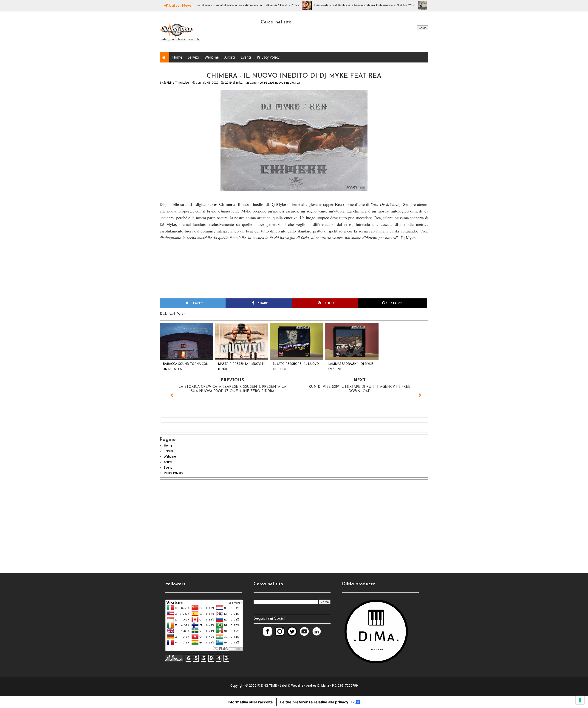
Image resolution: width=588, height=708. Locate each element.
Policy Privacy (173, 473)
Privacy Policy (268, 57)
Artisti (229, 57)
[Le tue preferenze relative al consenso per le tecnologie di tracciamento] (580, 700)
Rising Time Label (178, 82)
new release (266, 82)
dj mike (237, 82)
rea (297, 82)
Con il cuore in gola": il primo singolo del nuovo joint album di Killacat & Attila (230, 5)
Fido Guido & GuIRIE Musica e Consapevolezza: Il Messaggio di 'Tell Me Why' (347, 5)
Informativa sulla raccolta (250, 702)
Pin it (330, 303)
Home (177, 57)
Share (263, 303)
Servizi (193, 57)
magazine (250, 82)
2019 (228, 82)
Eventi (246, 57)
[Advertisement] (294, 522)
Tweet (197, 303)
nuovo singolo (284, 82)
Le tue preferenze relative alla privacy (314, 702)
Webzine (212, 57)
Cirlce (396, 303)
